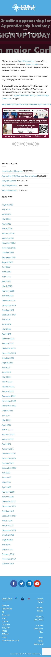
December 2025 (8, 243)
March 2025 (7, 286)
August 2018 (7, 539)
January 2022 (7, 439)
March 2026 (7, 228)
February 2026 (8, 233)
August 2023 (7, 362)
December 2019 (8, 501)
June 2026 (6, 214)
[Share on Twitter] (23, 144)
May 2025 (6, 276)
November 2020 (9, 458)
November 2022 (9, 401)
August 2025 (7, 262)
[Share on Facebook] (19, 144)
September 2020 (9, 468)
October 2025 (8, 252)
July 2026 (6, 209)
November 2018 (9, 530)
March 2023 (7, 381)
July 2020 (6, 472)
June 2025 (6, 271)
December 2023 (8, 348)
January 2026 (7, 238)
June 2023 (6, 372)
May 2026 (6, 219)
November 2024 (9, 305)
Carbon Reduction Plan (38, 628)
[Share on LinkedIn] (37, 144)
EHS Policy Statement (38, 640)
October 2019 (8, 511)
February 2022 (8, 434)
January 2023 (7, 391)
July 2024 (6, 319)
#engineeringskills (36, 104)
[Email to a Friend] (28, 144)
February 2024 (8, 338)
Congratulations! (9, 180)
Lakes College (32, 64)
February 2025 (8, 291)
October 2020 (8, 463)
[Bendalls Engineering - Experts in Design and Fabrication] (25, 8)
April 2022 (6, 425)
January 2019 (7, 525)
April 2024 (6, 334)
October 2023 (8, 358)
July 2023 (6, 367)
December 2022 (8, 396)
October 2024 (8, 310)
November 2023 (9, 353)
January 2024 (7, 343)
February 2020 (8, 492)
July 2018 (6, 544)
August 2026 (7, 204)
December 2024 (8, 300)
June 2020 (6, 477)
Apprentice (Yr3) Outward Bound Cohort (19, 176)
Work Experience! (9, 185)
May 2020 (6, 482)
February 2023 (8, 386)
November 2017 (9, 559)
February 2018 (8, 554)
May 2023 (6, 377)
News (25, 30)
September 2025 (9, 257)
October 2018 (8, 535)
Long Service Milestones (12, 171)
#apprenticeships (20, 104)
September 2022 (9, 405)
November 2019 (9, 506)
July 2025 (6, 267)
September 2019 (9, 516)
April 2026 (6, 224)
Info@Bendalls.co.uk (10, 640)
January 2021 (7, 449)
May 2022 (6, 420)
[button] (4, 8)
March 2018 (7, 549)
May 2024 (6, 329)
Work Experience (9, 190)
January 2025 (7, 295)
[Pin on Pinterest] (32, 144)
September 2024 (9, 314)
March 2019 (7, 520)
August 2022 (7, 410)
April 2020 (6, 487)
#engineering (7, 104)
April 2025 (6, 281)
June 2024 (6, 324)
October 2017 (8, 563)
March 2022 (7, 429)
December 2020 (8, 453)
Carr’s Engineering (26, 61)
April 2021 (6, 444)
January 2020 (7, 496)
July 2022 (6, 415)
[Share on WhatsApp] (14, 144)
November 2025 (9, 248)
